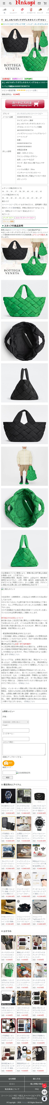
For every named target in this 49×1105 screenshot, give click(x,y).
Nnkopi (24, 1102)
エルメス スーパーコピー (25, 218)
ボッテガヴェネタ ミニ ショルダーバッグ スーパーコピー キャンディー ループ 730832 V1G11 (23, 985)
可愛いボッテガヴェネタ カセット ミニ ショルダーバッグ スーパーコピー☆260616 (8, 1012)
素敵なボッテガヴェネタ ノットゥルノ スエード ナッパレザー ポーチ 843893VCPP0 (23, 957)
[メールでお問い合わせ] (39, 3)
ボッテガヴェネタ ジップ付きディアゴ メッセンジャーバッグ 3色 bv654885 (23, 1040)
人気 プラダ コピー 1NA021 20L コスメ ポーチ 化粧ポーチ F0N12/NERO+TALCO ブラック (40, 810)
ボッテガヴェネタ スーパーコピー (30, 114)
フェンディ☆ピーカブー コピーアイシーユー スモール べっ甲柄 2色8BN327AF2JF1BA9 (24, 893)
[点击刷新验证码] (23, 773)
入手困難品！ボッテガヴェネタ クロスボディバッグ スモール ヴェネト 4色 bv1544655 (7, 1040)
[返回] (44, 1098)
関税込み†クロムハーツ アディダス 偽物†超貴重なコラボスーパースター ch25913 (39, 866)
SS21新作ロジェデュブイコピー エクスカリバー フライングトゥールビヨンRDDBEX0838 (7, 810)
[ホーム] (44, 1085)
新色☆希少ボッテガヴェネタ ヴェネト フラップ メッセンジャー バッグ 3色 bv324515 (39, 1012)
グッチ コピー (8, 218)
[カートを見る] (44, 1092)
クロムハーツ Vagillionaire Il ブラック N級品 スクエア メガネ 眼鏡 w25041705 (39, 921)
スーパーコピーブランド (19, 230)
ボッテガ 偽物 (10, 208)
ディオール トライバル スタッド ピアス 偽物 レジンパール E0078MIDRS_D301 (39, 893)
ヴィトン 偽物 (8, 221)
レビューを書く (32, 90)
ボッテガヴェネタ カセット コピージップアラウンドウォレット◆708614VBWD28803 (24, 810)
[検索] (10, 3)
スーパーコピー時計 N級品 (12, 1096)
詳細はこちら (14, 654)
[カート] (45, 3)
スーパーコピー (8, 204)
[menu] (4, 3)
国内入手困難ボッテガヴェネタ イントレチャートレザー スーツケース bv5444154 (39, 1040)
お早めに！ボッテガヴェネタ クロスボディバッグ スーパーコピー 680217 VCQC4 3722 (7, 985)
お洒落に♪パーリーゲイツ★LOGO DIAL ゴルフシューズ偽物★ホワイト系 (24, 838)
